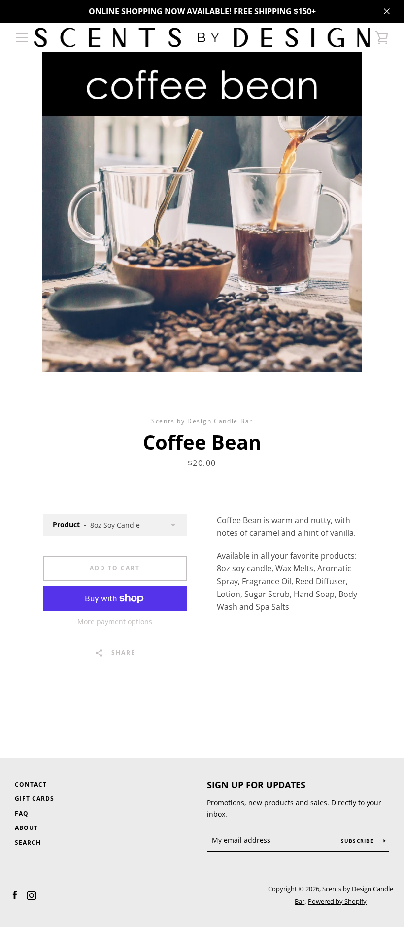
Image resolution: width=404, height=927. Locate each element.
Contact (31, 784)
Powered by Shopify (337, 901)
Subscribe (358, 840)
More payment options (114, 621)
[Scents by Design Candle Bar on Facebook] (15, 894)
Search (28, 842)
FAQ (22, 813)
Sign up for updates (256, 785)
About (26, 828)
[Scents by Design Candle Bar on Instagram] (31, 894)
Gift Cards (34, 799)
